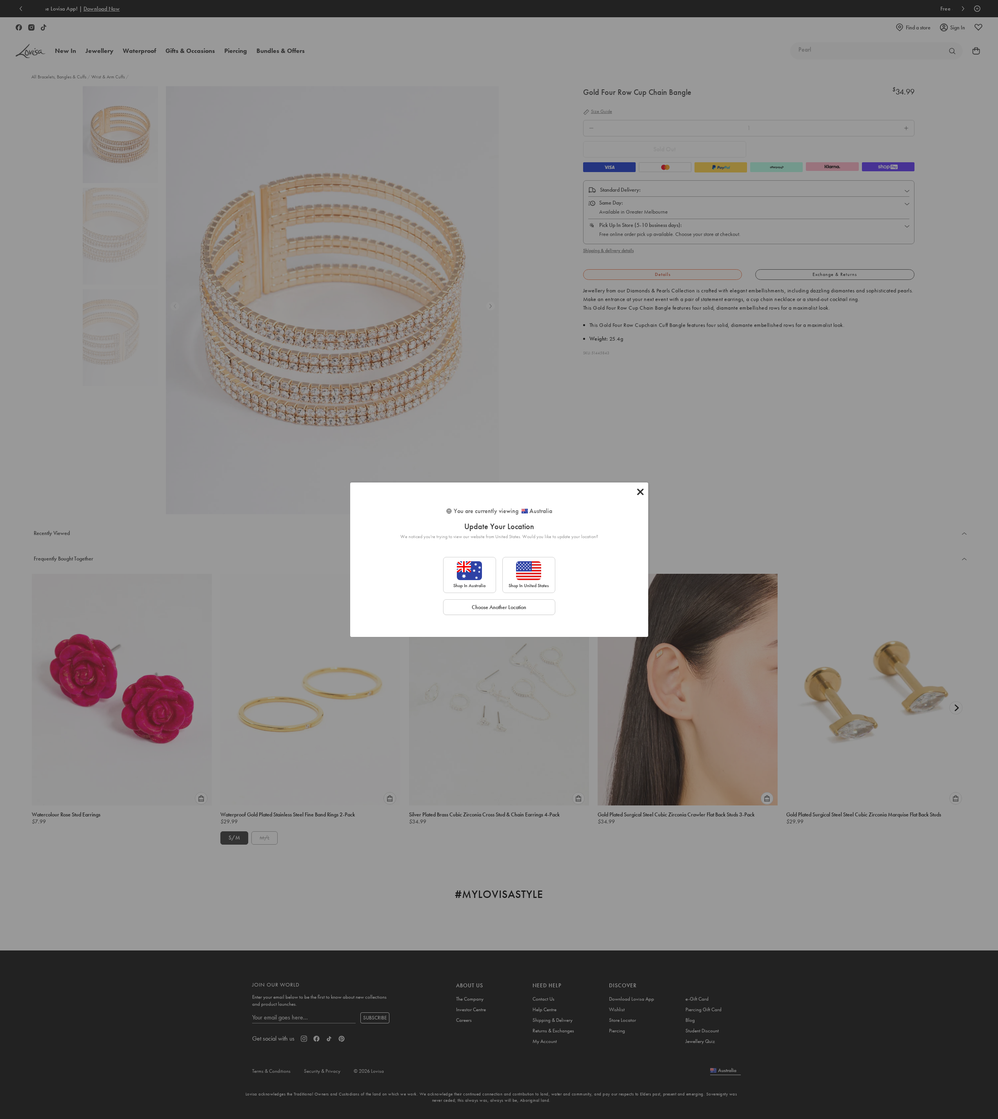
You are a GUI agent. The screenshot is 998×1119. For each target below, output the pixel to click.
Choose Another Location (499, 607)
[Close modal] (640, 491)
